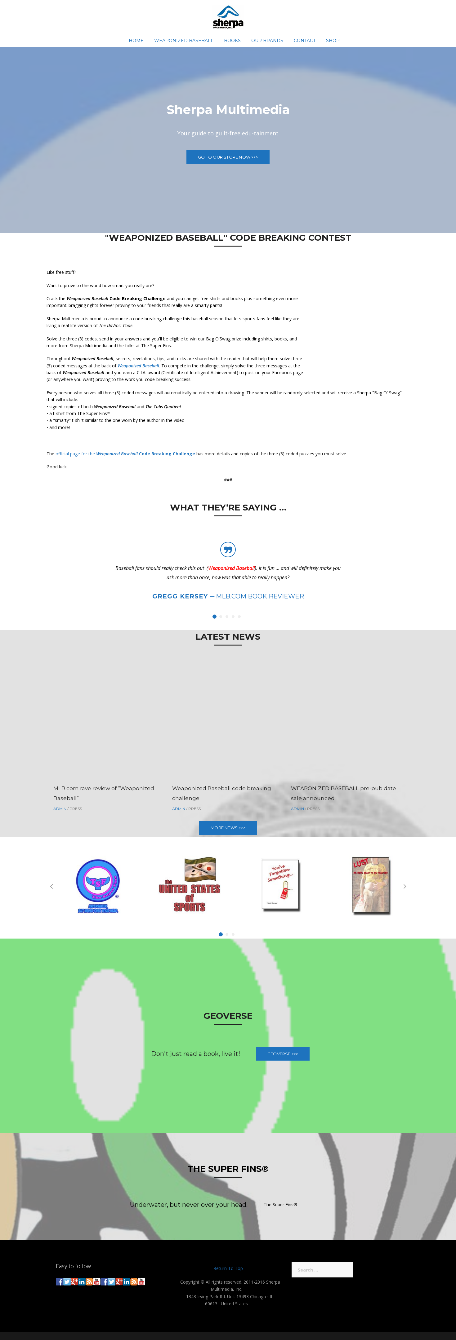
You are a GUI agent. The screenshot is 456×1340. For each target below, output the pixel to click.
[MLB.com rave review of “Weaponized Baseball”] (107, 721)
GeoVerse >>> (282, 1053)
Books (232, 40)
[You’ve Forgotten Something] (273, 885)
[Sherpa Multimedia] (228, 17)
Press (75, 808)
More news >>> (228, 827)
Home (136, 40)
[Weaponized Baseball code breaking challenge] (226, 721)
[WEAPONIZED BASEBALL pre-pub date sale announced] (345, 721)
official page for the (125, 454)
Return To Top (228, 1268)
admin (59, 808)
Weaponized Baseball (183, 40)
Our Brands (267, 40)
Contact (304, 40)
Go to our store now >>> (228, 157)
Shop (333, 40)
